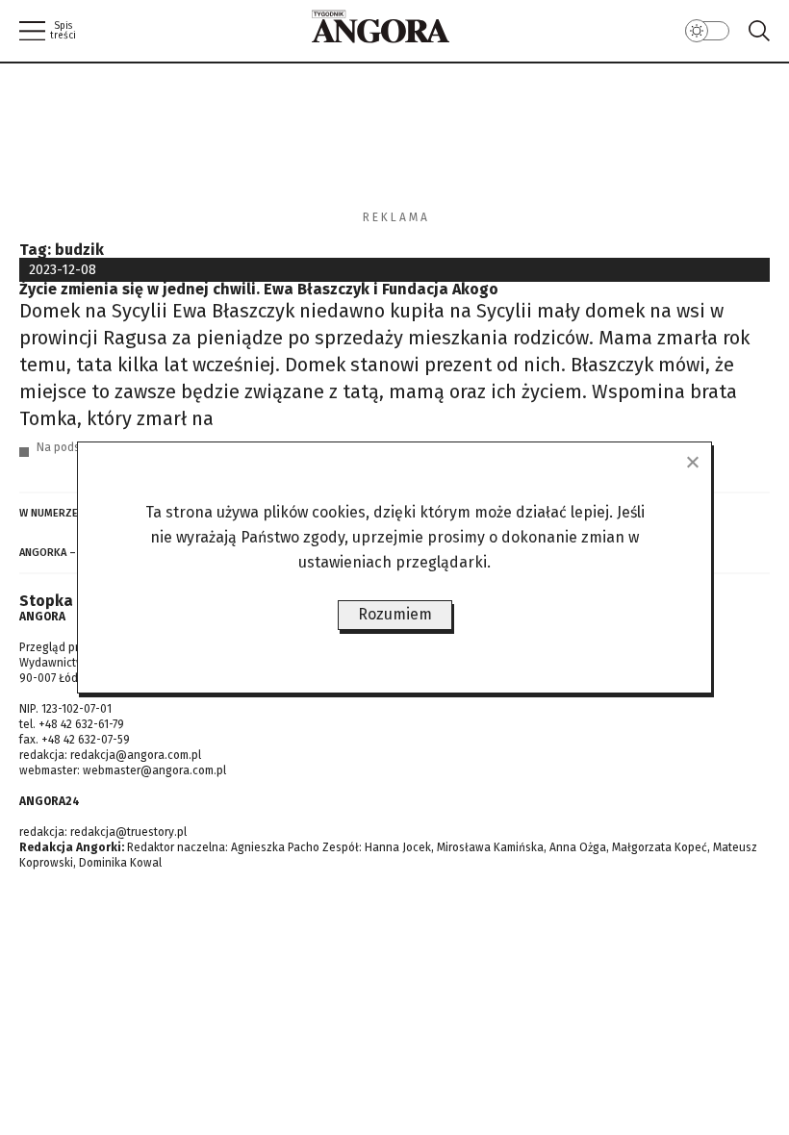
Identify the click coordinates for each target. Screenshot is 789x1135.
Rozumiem (395, 614)
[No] (691, 461)
